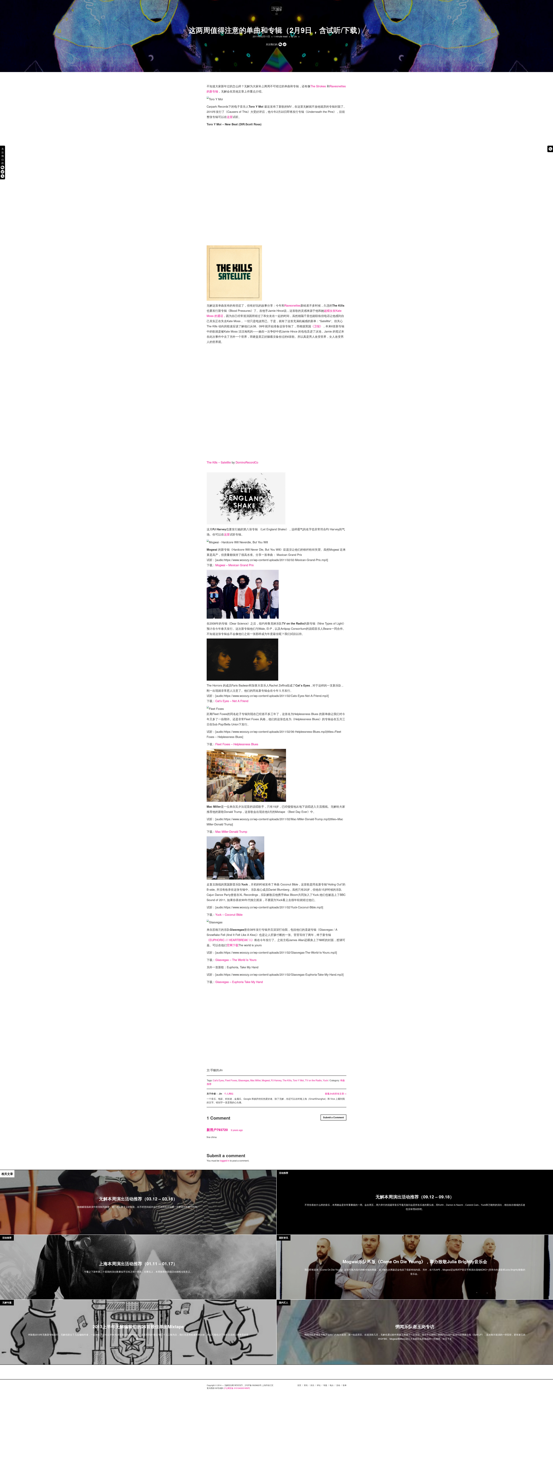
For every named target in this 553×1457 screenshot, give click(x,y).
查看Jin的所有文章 (335, 1093)
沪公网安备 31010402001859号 (237, 1388)
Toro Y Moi (298, 1080)
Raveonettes (292, 305)
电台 (332, 1385)
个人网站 (228, 1093)
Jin (295, 36)
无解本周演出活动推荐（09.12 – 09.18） (415, 1196)
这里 (230, 117)
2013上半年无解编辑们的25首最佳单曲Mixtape (138, 1326)
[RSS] (2, 176)
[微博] (2, 171)
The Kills (287, 1080)
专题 (325, 1385)
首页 (299, 1385)
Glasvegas (243, 1080)
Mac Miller (255, 1080)
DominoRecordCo (247, 462)
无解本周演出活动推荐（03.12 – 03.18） (138, 1199)
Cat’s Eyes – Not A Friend (231, 701)
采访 (312, 1385)
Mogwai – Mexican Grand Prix (234, 565)
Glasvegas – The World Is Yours (235, 960)
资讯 (306, 1385)
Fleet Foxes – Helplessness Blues (236, 744)
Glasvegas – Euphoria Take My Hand (239, 982)
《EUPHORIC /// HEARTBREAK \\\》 (230, 940)
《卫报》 (317, 326)
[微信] (2, 167)
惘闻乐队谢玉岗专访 (414, 1326)
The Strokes (318, 86)
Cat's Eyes (218, 1080)
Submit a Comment (333, 1117)
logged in (224, 1160)
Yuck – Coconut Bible (229, 914)
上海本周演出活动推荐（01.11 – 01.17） (138, 1263)
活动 (338, 1385)
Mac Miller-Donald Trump (231, 831)
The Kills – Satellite (219, 462)
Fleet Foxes (231, 1080)
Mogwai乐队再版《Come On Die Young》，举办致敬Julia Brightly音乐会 (415, 1261)
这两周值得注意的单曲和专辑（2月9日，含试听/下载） (276, 30)
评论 (319, 1385)
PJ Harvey (276, 1080)
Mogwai (266, 1080)
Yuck (325, 1080)
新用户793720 (217, 1129)
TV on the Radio (313, 1080)
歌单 (344, 1385)
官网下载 (232, 945)
